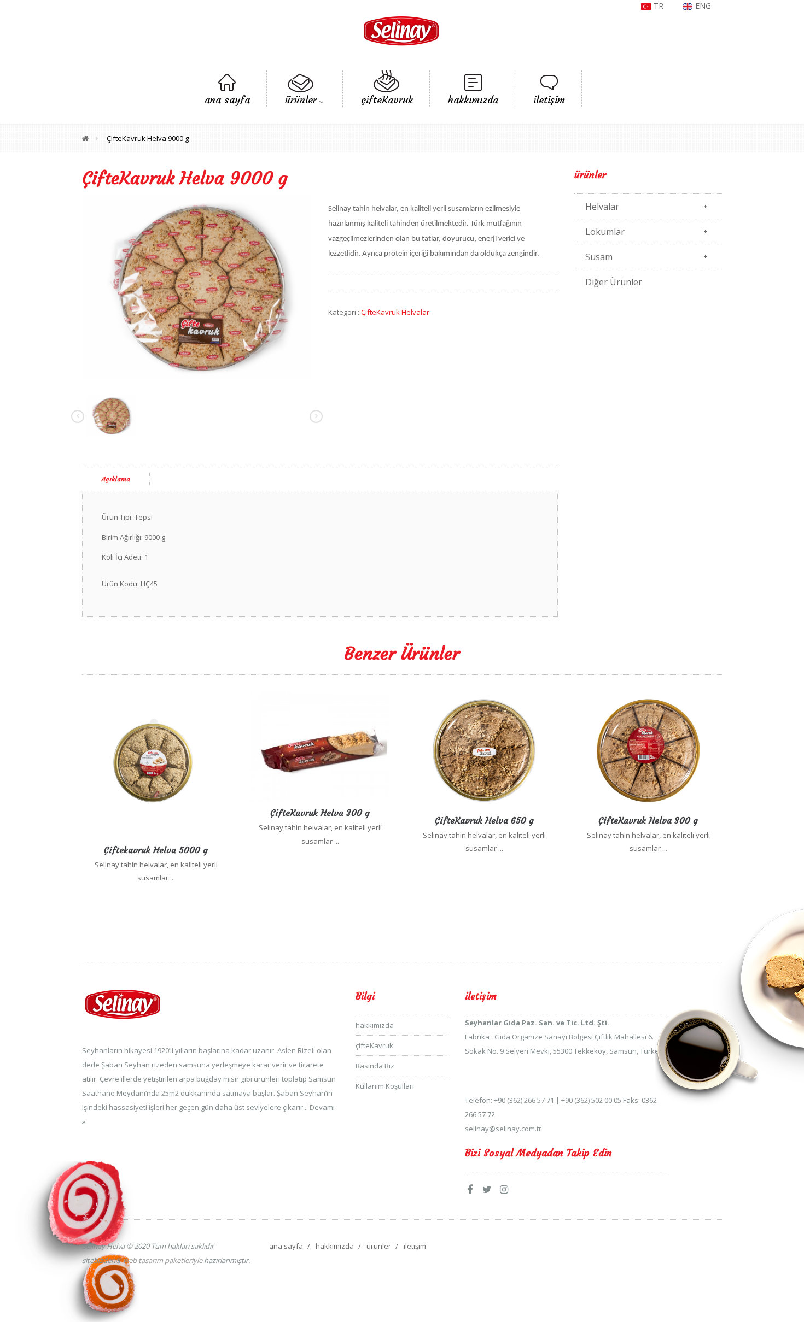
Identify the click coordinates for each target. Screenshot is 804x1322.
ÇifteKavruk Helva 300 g (320, 812)
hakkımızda (375, 1025)
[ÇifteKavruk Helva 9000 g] (197, 287)
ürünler (378, 1246)
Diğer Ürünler (613, 282)
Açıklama (116, 479)
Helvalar (602, 207)
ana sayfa (286, 1246)
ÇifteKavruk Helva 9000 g (148, 138)
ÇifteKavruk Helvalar (395, 312)
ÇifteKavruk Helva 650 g (484, 820)
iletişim (415, 1246)
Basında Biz (375, 1066)
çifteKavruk (374, 1045)
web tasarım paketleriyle (161, 1260)
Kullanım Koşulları (385, 1086)
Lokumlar (605, 232)
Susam (599, 257)
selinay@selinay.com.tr (503, 1128)
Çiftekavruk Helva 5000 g (156, 849)
